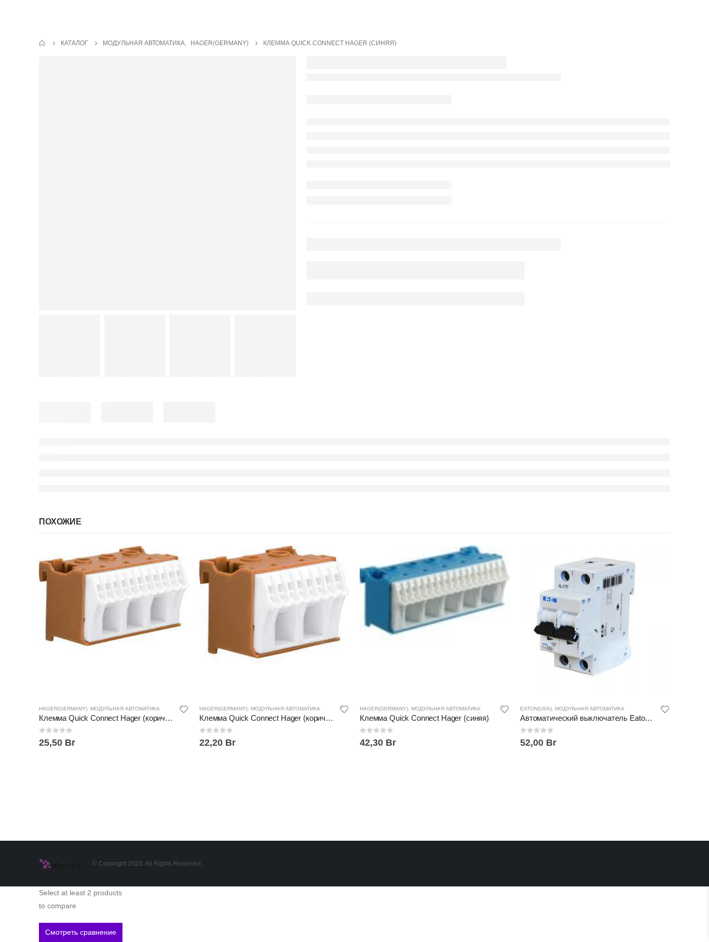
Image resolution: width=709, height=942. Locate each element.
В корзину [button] (171, 563)
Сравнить (171, 586)
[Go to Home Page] (42, 43)
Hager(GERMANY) (63, 708)
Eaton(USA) (536, 708)
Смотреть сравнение (80, 932)
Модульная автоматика (125, 708)
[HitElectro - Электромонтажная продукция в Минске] (59, 863)
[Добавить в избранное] (184, 710)
